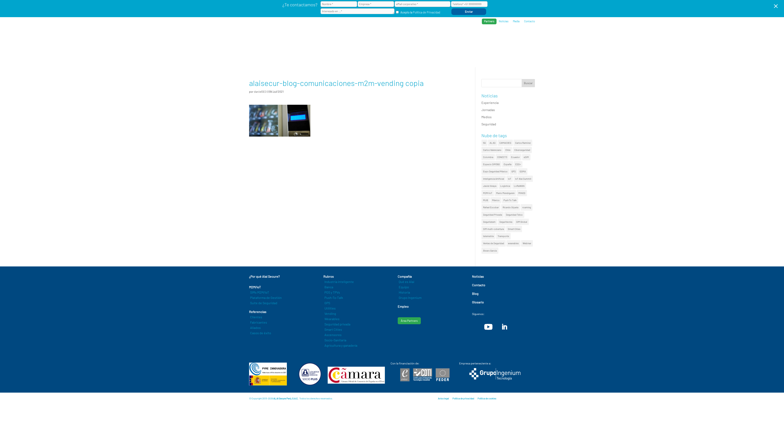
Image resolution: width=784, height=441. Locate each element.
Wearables (332, 319)
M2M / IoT (431, 35)
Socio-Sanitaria (335, 340)
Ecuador (515, 157)
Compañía (495, 35)
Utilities (330, 308)
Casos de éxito (260, 333)
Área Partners (409, 320)
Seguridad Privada (492, 214)
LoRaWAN (519, 185)
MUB (485, 200)
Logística (505, 185)
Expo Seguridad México (495, 171)
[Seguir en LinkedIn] (504, 327)
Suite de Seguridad (263, 303)
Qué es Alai (406, 282)
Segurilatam (489, 221)
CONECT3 (502, 157)
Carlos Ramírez (523, 142)
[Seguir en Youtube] (488, 327)
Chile (507, 149)
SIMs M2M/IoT (259, 292)
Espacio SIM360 (491, 164)
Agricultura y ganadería (340, 345)
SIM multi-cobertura (493, 228)
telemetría (488, 236)
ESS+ (518, 164)
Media (516, 21)
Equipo (404, 287)
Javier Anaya (489, 185)
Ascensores (333, 335)
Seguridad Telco (514, 214)
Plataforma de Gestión (266, 298)
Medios (486, 117)
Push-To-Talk (333, 298)
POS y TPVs (332, 292)
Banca (328, 287)
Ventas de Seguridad (493, 243)
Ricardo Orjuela (510, 207)
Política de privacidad (463, 398)
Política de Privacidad (426, 12)
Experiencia (490, 103)
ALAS (493, 142)
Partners (489, 21)
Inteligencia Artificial (493, 178)
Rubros (450, 35)
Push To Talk (510, 200)
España (507, 164)
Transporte (503, 236)
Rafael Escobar (491, 207)
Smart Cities (514, 228)
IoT (509, 178)
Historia (404, 292)
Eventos (515, 35)
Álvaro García (490, 250)
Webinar (527, 243)
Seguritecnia (505, 221)
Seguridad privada (337, 324)
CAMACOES (505, 142)
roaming (526, 207)
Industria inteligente (339, 282)
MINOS (521, 193)
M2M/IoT (487, 193)
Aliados (255, 328)
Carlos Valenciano (492, 149)
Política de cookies (487, 398)
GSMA (523, 171)
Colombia (488, 157)
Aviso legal (443, 398)
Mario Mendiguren (505, 193)
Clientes (256, 317)
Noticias (503, 21)
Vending (330, 313)
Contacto (529, 21)
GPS (513, 171)
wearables (513, 243)
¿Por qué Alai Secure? (402, 35)
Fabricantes (258, 322)
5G (484, 142)
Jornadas (488, 110)
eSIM (526, 157)
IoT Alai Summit (523, 178)
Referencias (472, 35)
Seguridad (488, 124)
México (496, 200)
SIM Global (521, 221)
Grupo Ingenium (410, 298)
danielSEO (260, 91)
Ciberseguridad (522, 149)
